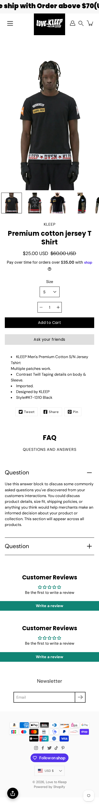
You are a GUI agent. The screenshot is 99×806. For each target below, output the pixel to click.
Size (49, 281)
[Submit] (80, 697)
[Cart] (90, 23)
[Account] (72, 23)
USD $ (49, 770)
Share (54, 412)
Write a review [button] (49, 605)
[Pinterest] (63, 748)
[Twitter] (49, 748)
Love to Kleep (56, 782)
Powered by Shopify (49, 787)
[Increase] (58, 307)
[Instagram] (36, 748)
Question (17, 472)
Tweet (29, 412)
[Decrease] (41, 307)
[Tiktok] (56, 748)
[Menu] (10, 23)
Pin (75, 412)
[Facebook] (43, 748)
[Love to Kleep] (49, 23)
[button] (81, 23)
